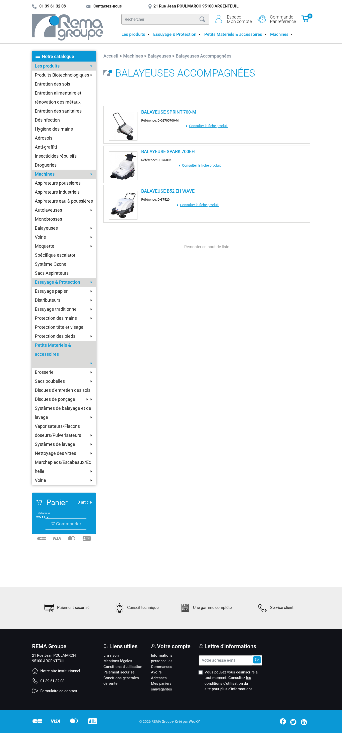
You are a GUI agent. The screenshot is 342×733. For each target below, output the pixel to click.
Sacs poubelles (50, 381)
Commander (68, 523)
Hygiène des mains (54, 129)
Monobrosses (48, 219)
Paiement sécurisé (118, 672)
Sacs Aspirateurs (52, 273)
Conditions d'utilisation (122, 666)
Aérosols (43, 138)
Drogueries (46, 165)
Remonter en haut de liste (206, 246)
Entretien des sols (52, 84)
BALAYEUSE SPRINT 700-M (168, 112)
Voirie (40, 237)
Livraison (111, 655)
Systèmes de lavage (55, 444)
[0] (305, 21)
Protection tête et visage (59, 327)
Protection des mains (56, 318)
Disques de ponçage (55, 399)
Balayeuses (46, 228)
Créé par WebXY (187, 721)
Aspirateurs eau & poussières (64, 201)
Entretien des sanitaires (58, 111)
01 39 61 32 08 (51, 681)
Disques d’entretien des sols (62, 390)
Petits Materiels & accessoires (53, 349)
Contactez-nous (107, 6)
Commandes (161, 666)
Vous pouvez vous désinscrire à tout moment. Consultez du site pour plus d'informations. (231, 680)
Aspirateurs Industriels (57, 192)
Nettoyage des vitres (55, 453)
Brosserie (44, 372)
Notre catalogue (58, 56)
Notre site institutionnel (59, 671)
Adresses (159, 678)
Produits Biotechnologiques (62, 75)
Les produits (47, 66)
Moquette (44, 246)
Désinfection (47, 120)
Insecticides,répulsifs (56, 156)
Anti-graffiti (46, 147)
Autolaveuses (48, 210)
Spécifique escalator (55, 255)
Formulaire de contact (58, 691)
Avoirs (156, 672)
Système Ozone (50, 264)
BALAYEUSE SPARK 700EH (168, 151)
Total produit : (43, 513)
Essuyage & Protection (57, 282)
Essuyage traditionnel (56, 309)
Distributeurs (47, 300)
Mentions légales (117, 661)
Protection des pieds (55, 336)
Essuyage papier (51, 291)
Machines (45, 174)
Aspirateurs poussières (58, 183)
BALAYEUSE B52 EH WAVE (168, 191)
